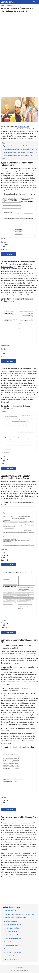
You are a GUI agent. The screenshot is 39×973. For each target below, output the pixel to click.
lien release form (23, 126)
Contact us (19, 967)
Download (9, 254)
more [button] (3, 158)
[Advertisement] (19, 33)
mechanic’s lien (8, 376)
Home (2, 5)
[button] (34, 1)
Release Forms (10, 5)
